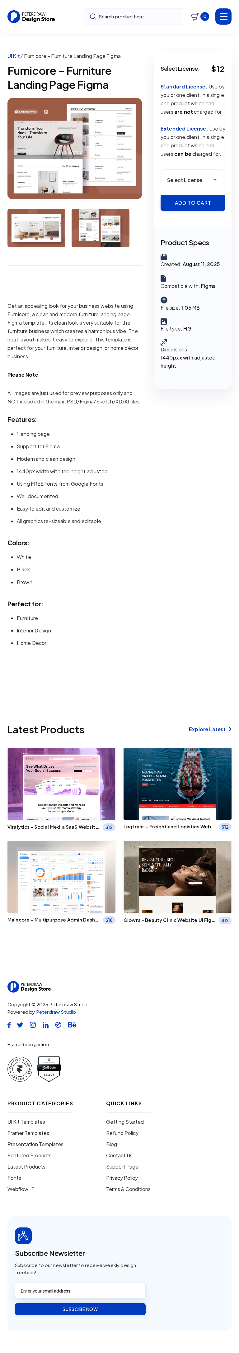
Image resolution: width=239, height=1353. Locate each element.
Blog (111, 1144)
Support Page (122, 1167)
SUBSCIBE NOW (80, 1309)
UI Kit (13, 56)
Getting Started (125, 1122)
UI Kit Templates (26, 1122)
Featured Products (29, 1155)
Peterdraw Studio (56, 1012)
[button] (200, 16)
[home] (31, 16)
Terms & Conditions (128, 1189)
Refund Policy (122, 1133)
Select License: (180, 68)
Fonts (14, 1178)
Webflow (17, 1189)
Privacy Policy (122, 1178)
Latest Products (26, 1167)
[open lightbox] (74, 148)
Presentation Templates (35, 1144)
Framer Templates (28, 1133)
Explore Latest (210, 729)
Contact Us (119, 1155)
